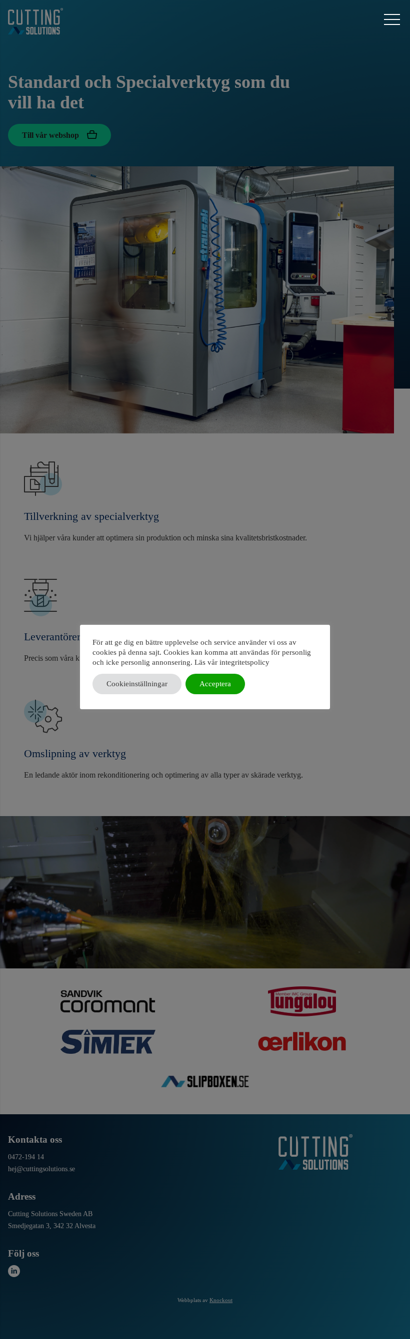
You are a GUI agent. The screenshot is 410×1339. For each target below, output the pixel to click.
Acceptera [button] (215, 684)
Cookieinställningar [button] (137, 684)
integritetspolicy (245, 662)
